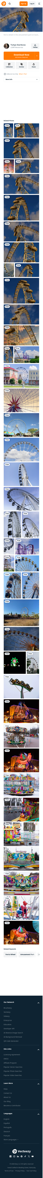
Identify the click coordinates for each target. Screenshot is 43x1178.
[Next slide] (34, 1109)
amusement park (27, 1109)
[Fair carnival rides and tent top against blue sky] (21, 744)
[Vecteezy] (3, 3)
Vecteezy (7, 1167)
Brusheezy (8, 1163)
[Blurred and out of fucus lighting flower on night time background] (15, 795)
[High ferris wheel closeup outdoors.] (21, 461)
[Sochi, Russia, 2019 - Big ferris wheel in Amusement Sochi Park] (21, 437)
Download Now (21, 55)
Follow (35, 47)
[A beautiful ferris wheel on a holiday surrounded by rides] (21, 486)
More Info (9, 78)
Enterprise (8, 1175)
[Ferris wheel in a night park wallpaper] (21, 771)
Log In (32, 4)
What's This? (23, 74)
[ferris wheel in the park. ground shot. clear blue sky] (10, 818)
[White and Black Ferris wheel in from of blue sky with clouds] (21, 510)
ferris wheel (10, 1109)
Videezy (7, 1171)
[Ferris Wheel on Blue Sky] (21, 559)
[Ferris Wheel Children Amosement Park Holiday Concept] (16, 668)
